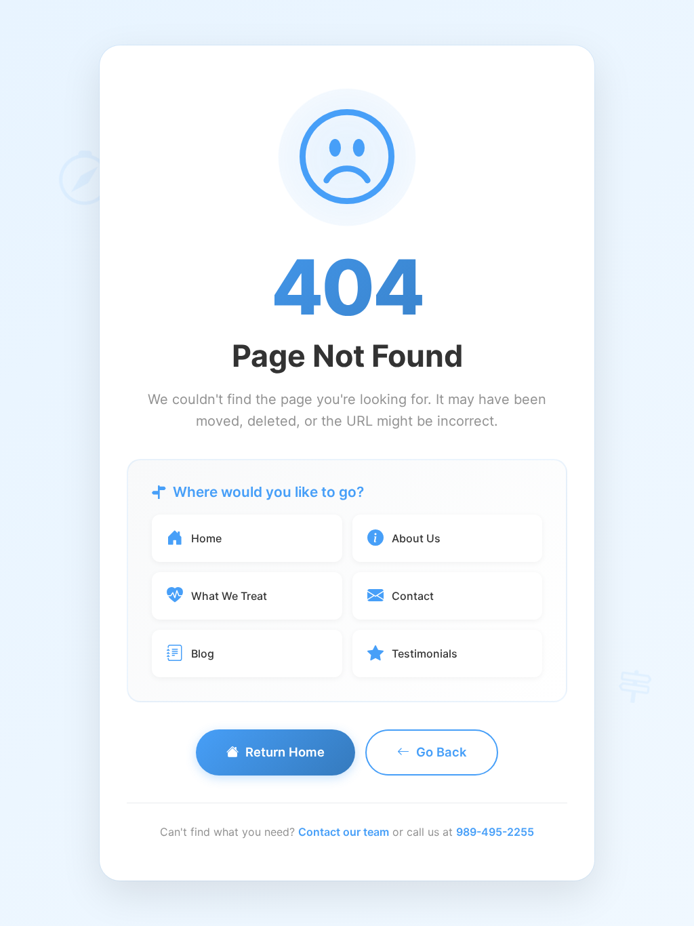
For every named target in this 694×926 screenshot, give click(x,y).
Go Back (441, 751)
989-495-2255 (495, 832)
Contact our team (343, 832)
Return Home (285, 751)
